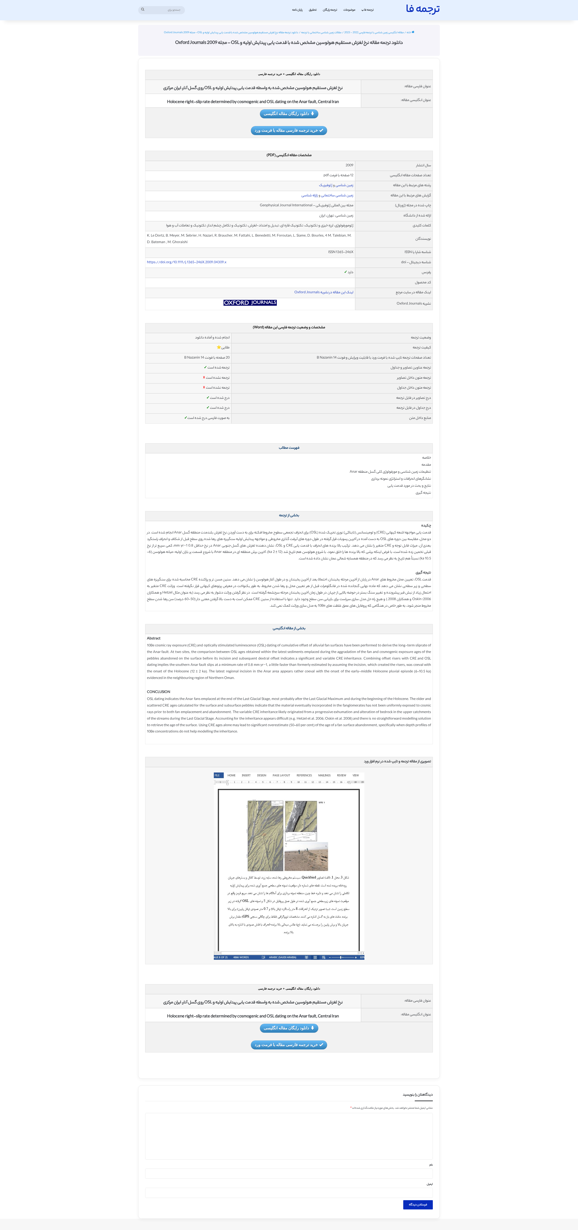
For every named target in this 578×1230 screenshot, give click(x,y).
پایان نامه (297, 10)
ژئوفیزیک (325, 185)
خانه (409, 33)
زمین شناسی (344, 185)
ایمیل (430, 1184)
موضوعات (349, 10)
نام (431, 1165)
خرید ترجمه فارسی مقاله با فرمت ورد (286, 130)
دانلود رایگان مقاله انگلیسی (286, 113)
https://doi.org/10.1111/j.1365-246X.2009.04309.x (186, 262)
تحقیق (313, 10)
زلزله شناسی (309, 196)
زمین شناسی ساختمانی (337, 196)
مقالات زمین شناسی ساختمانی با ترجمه (321, 33)
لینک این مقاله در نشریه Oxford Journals (323, 293)
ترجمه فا (369, 10)
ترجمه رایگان (330, 10)
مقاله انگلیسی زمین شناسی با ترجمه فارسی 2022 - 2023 (374, 33)
